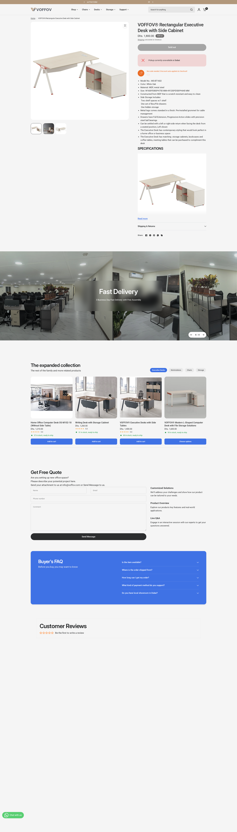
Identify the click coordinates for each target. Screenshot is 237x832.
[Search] (191, 10)
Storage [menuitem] (109, 9)
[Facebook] (146, 235)
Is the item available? (131, 562)
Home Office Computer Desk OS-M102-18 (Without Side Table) (51, 424)
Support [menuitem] (123, 9)
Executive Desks (158, 370)
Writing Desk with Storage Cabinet (92, 422)
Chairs (189, 370)
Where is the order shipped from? (137, 570)
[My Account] (199, 9)
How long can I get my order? (135, 577)
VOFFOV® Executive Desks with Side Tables (138, 424)
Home (33, 18)
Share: (140, 235)
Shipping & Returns (146, 226)
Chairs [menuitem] (85, 9)
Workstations (176, 370)
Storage (201, 370)
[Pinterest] (154, 235)
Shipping (141, 40)
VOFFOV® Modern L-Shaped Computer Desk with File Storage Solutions (183, 424)
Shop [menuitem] (73, 9)
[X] (150, 235)
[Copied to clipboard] (161, 235)
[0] (204, 9)
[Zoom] (125, 25)
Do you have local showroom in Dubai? (140, 593)
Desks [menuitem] (97, 9)
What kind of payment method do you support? (143, 585)
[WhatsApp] (158, 235)
